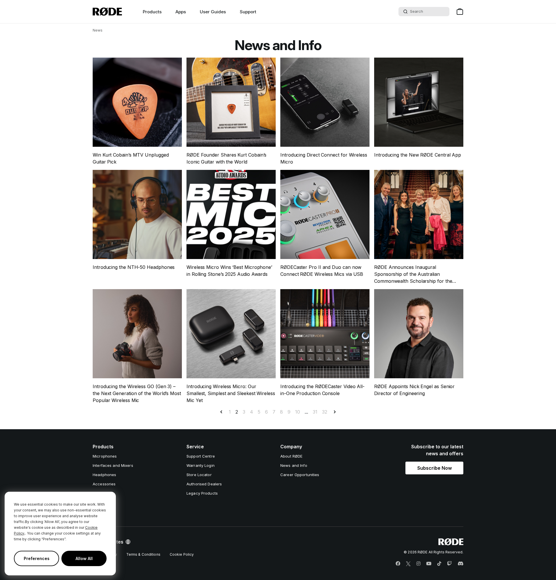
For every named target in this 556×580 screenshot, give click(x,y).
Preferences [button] (37, 558)
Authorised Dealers (204, 484)
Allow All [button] (84, 558)
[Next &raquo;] (335, 412)
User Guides (213, 12)
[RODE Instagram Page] (418, 563)
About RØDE (291, 456)
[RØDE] (107, 12)
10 (297, 412)
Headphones (104, 474)
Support (248, 12)
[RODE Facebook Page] (398, 563)
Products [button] (152, 12)
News (98, 30)
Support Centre (200, 456)
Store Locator (199, 474)
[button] (434, 468)
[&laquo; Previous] (221, 412)
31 (315, 412)
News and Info (293, 465)
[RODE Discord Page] (460, 563)
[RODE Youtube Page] (428, 563)
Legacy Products (202, 493)
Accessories (104, 484)
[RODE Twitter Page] (408, 563)
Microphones (105, 456)
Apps (180, 12)
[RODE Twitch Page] (449, 563)
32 (324, 412)
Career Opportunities (299, 474)
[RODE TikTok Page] (439, 563)
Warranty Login (200, 465)
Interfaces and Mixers (113, 465)
